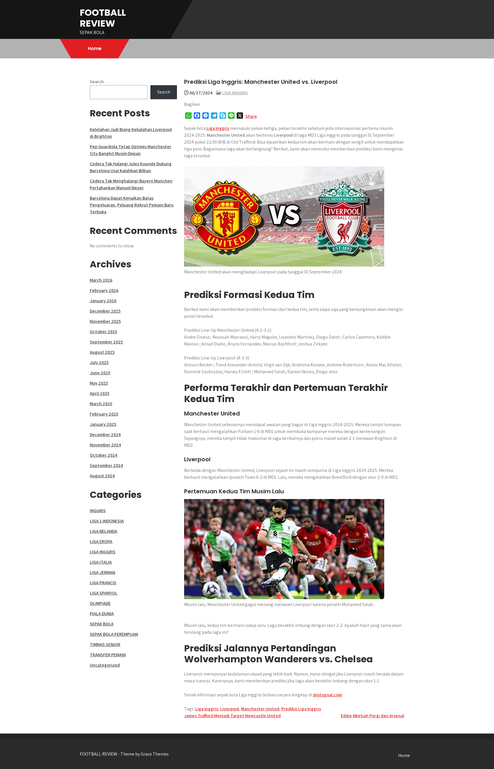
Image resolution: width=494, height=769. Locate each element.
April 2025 (99, 393)
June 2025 (100, 373)
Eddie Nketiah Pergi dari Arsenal (372, 716)
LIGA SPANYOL (103, 593)
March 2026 (101, 280)
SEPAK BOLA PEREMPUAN (114, 634)
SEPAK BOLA (101, 624)
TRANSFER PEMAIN (108, 655)
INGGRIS (98, 511)
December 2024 (105, 435)
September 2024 (106, 465)
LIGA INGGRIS (235, 93)
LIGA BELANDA (103, 531)
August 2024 (102, 476)
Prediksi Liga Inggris (301, 709)
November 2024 (105, 445)
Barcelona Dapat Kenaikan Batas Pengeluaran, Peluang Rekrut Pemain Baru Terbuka (132, 205)
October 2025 (103, 332)
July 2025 (99, 362)
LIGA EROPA (101, 542)
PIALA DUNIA (102, 614)
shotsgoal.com (327, 695)
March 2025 (101, 404)
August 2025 (102, 352)
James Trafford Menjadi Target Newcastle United (232, 716)
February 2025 (104, 414)
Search (97, 82)
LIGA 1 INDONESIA (107, 521)
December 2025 (105, 311)
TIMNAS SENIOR (105, 644)
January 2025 (103, 424)
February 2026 (104, 290)
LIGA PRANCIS (103, 583)
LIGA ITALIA (101, 562)
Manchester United (260, 709)
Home (94, 48)
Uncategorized (105, 665)
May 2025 (99, 383)
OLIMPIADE (100, 603)
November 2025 (105, 321)
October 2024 (103, 455)
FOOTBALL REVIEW (103, 18)
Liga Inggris (217, 128)
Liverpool (229, 709)
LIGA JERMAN (102, 572)
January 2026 (103, 301)
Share (251, 116)
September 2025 (106, 342)
